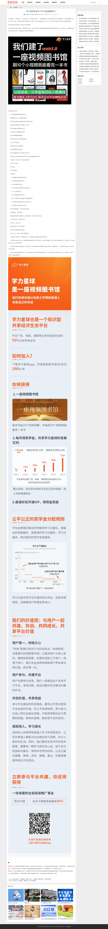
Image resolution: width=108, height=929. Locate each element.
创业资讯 (62, 2)
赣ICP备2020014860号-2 (59, 926)
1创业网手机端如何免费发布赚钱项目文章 (90, 64)
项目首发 (29, 2)
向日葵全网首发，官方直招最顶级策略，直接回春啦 (92, 23)
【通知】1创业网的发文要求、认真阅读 (89, 53)
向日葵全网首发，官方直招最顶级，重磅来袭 (91, 18)
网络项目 (54, 2)
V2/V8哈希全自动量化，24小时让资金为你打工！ (92, 58)
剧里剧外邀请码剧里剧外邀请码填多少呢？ (90, 56)
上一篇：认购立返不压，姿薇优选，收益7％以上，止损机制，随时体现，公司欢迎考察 (29, 879)
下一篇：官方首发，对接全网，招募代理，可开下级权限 (22, 880)
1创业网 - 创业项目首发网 (31, 14)
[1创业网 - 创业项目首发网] (7, 8)
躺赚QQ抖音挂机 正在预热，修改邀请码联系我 (91, 39)
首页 (23, 2)
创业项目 (46, 2)
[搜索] (99, 2)
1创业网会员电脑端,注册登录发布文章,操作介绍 (91, 66)
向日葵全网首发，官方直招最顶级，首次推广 (91, 21)
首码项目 (38, 2)
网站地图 (68, 926)
